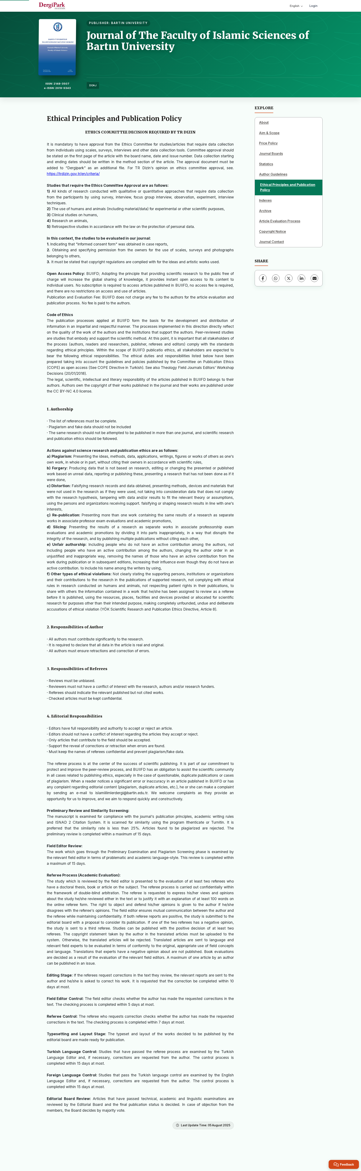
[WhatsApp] (276, 278)
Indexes (265, 200)
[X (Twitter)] (288, 278)
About (264, 122)
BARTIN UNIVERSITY (129, 23)
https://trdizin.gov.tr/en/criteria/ (73, 173)
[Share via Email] (314, 278)
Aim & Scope (269, 133)
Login (313, 6)
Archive (265, 211)
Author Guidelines (273, 174)
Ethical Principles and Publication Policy (287, 187)
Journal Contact (271, 242)
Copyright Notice (272, 231)
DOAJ (93, 85)
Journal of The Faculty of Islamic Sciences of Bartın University (197, 41)
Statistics (266, 164)
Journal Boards (271, 153)
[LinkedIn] (301, 278)
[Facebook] (263, 278)
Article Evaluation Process (279, 221)
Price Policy (268, 143)
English (294, 6)
